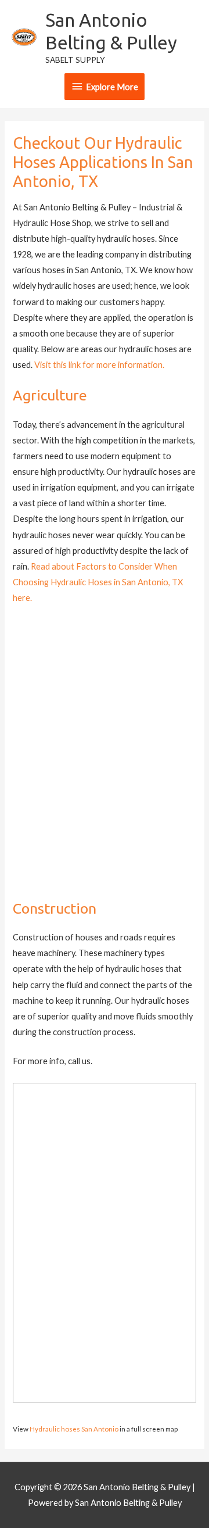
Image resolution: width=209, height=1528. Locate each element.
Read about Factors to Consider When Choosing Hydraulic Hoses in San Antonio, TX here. (98, 582)
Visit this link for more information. (99, 365)
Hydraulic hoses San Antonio (74, 1429)
